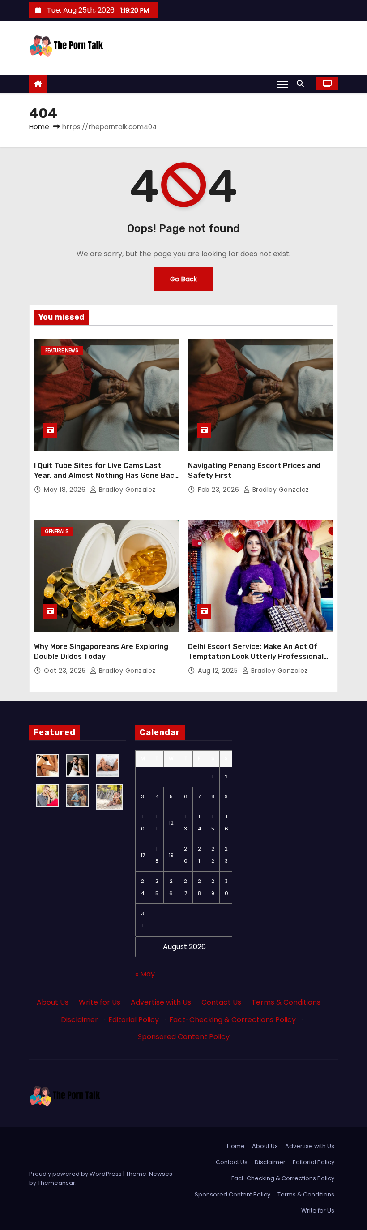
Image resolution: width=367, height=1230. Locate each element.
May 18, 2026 (66, 489)
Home (39, 126)
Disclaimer (79, 1020)
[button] (302, 83)
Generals (56, 531)
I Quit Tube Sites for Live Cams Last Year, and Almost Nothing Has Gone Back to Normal (106, 475)
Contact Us (221, 1002)
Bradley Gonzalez (126, 489)
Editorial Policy (133, 1020)
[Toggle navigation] (282, 83)
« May (145, 974)
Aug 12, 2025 (219, 670)
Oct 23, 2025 (66, 670)
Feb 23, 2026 (219, 489)
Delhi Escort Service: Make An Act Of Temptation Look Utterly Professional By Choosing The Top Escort (256, 656)
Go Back (183, 279)
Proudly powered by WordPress (76, 1174)
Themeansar (56, 1182)
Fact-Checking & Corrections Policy (232, 1020)
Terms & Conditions (286, 1002)
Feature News (61, 350)
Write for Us (99, 1002)
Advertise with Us (161, 1002)
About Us (52, 1002)
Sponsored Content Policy (184, 1037)
